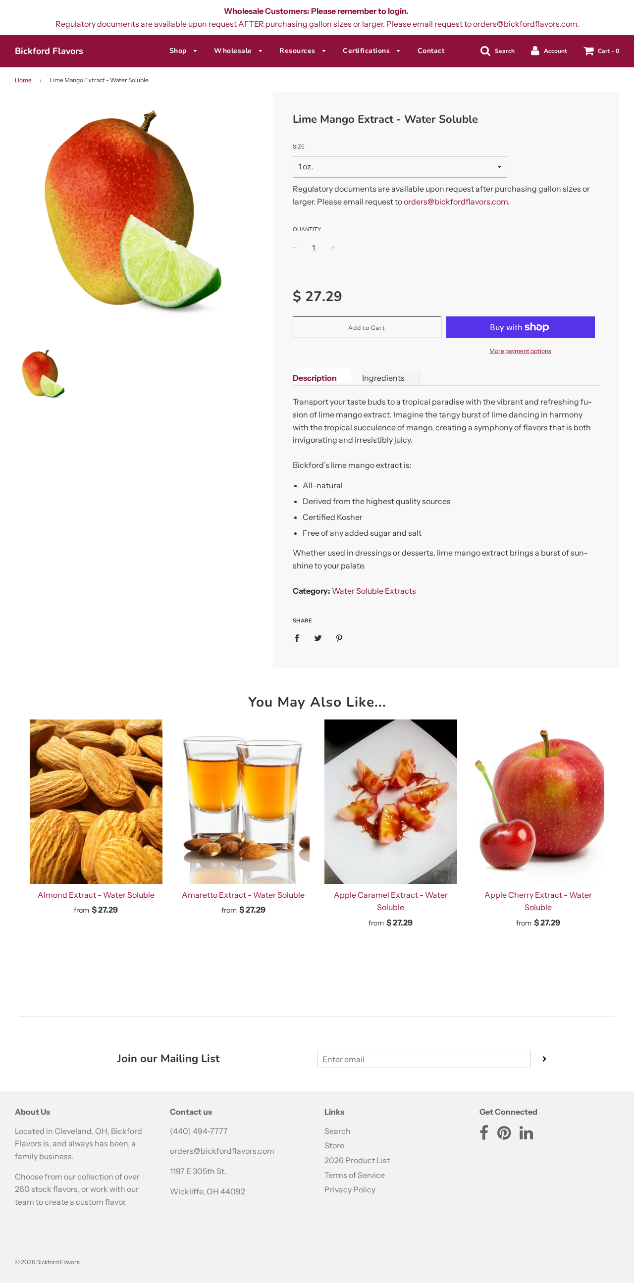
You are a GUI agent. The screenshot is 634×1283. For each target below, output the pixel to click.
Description (315, 378)
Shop (179, 50)
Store (334, 1145)
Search (337, 1131)
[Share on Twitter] (318, 637)
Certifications (367, 50)
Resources (298, 50)
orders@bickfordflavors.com (456, 201)
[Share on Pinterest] (339, 637)
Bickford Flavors (49, 51)
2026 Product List (357, 1160)
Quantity (307, 229)
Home (23, 80)
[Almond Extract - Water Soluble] (96, 801)
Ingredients (383, 378)
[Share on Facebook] (300, 637)
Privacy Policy (349, 1189)
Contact (431, 50)
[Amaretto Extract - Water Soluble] (243, 801)
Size (299, 146)
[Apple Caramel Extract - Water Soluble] (390, 801)
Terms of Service (354, 1175)
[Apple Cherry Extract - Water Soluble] (538, 801)
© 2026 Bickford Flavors (47, 1262)
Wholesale (234, 50)
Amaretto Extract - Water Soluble (243, 895)
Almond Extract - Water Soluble (96, 895)
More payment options (520, 351)
